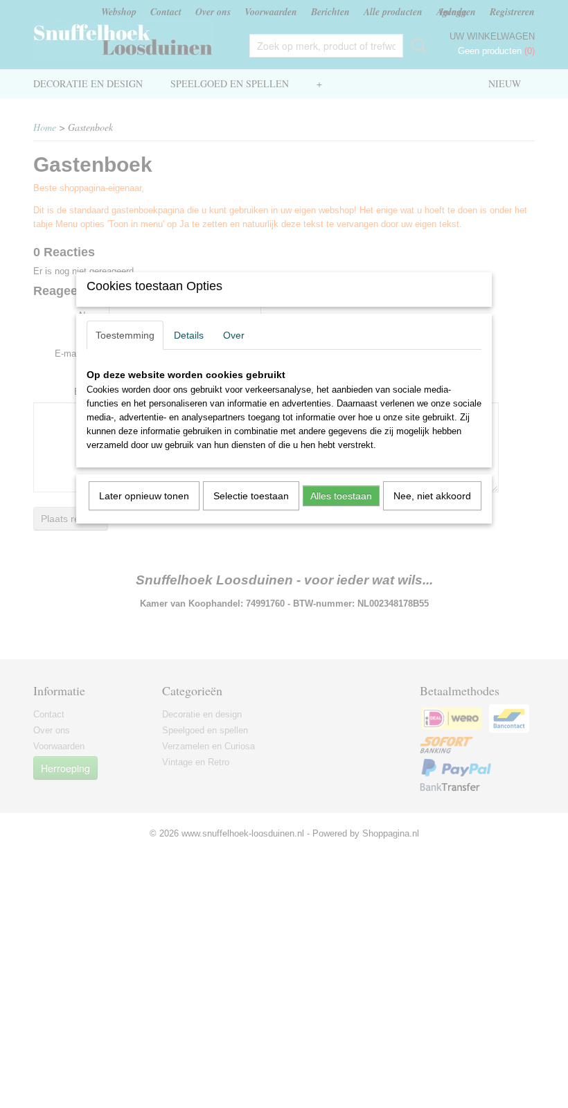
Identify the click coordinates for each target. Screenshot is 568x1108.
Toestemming (125, 335)
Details (189, 335)
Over (234, 335)
